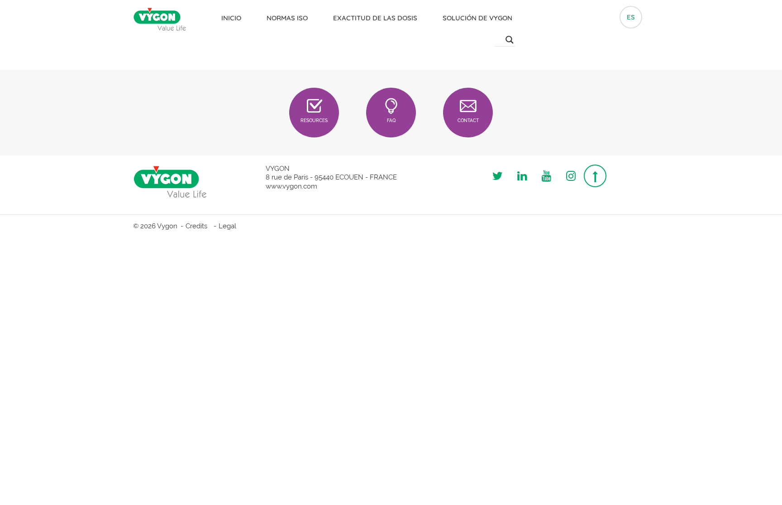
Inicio (231, 18)
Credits (196, 226)
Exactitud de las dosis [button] (375, 18)
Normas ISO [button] (287, 18)
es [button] (631, 17)
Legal (227, 226)
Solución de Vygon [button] (477, 18)
